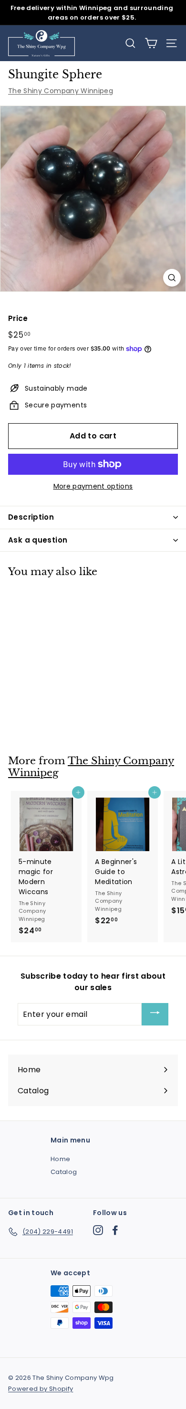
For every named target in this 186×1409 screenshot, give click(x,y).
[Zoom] (172, 278)
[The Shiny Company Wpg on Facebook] (115, 1230)
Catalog (64, 1171)
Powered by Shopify (40, 1388)
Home (60, 1158)
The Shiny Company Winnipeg (60, 91)
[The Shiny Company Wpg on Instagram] (98, 1230)
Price (18, 318)
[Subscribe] (155, 1014)
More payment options (93, 486)
